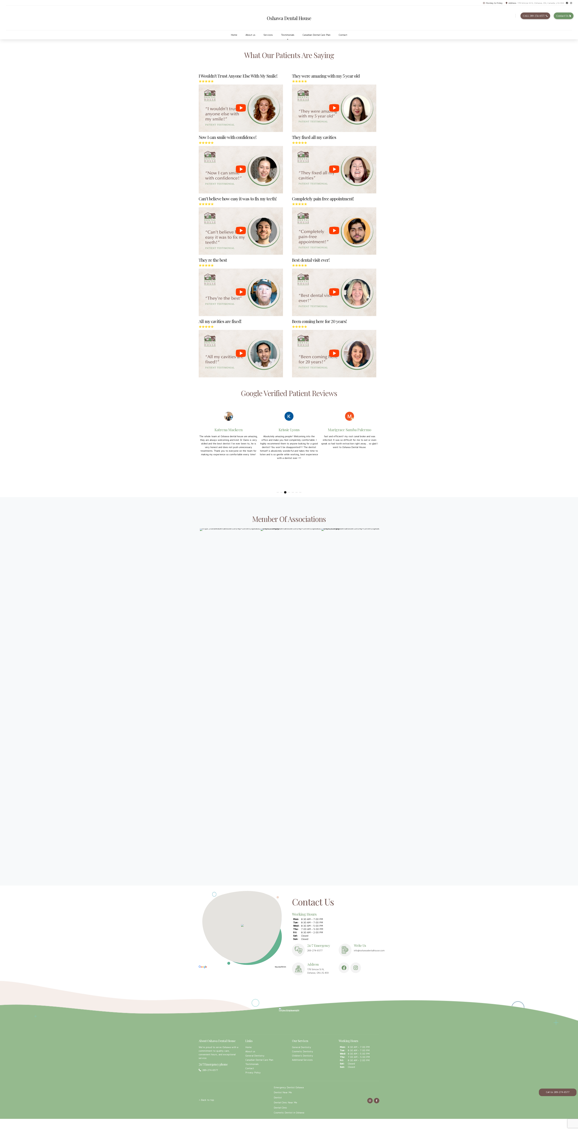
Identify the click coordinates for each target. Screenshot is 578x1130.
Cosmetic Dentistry (302, 1051)
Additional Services (302, 1059)
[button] (242, 925)
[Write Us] (345, 950)
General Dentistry (254, 1055)
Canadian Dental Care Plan (316, 34)
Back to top (207, 1100)
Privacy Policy (253, 1072)
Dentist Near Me (283, 1092)
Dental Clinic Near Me (285, 1102)
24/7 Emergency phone (213, 1064)
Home (234, 34)
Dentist (278, 1097)
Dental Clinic (280, 1107)
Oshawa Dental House (289, 18)
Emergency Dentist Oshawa (289, 1087)
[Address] (298, 968)
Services (268, 34)
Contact (343, 34)
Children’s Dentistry (302, 1055)
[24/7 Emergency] (298, 950)
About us (250, 34)
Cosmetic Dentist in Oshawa (289, 1112)
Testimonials (287, 34)
